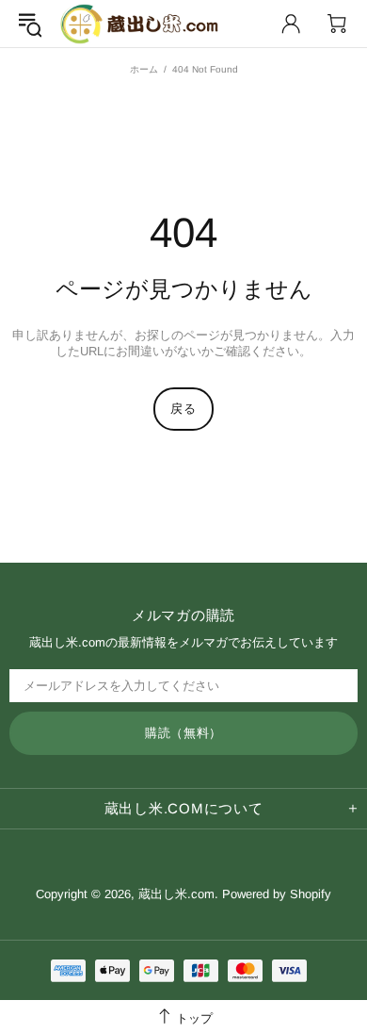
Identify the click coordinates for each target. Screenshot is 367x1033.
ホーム (144, 69)
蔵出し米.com (139, 24)
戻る (183, 409)
